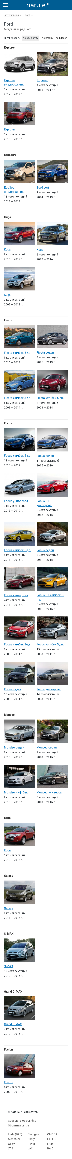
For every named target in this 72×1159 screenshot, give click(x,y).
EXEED (51, 1139)
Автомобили (11, 15)
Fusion (8, 1049)
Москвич (14, 1139)
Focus (8, 423)
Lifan (50, 1143)
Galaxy (8, 876)
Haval (31, 1143)
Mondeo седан (14, 747)
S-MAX (9, 933)
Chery (31, 1139)
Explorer (9, 47)
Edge (7, 818)
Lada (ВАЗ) (15, 1134)
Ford (27, 15)
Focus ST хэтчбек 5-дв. (50, 597)
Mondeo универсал (50, 792)
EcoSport (10, 155)
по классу (61, 38)
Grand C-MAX (13, 991)
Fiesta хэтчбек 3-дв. (17, 398)
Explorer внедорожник (14, 82)
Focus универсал (16, 501)
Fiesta (8, 320)
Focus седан (45, 456)
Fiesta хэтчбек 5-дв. (17, 353)
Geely (11, 1143)
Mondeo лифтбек (16, 792)
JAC (30, 1148)
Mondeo (9, 715)
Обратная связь (18, 1125)
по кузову (47, 38)
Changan (33, 1134)
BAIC (50, 1148)
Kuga (7, 217)
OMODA (52, 1134)
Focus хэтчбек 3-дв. (17, 644)
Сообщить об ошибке (22, 1120)
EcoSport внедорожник (14, 190)
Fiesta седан (45, 352)
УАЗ (10, 1148)
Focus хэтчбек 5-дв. (17, 455)
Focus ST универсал (44, 503)
